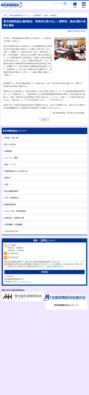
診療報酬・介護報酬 (13, 224)
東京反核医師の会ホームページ (66, 305)
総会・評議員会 (50, 15)
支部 (6, 184)
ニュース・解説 (11, 158)
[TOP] (75, 4)
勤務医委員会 (10, 204)
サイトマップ (58, 3)
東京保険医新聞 (11, 191)
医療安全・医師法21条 (14, 218)
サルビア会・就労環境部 (15, 211)
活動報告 (37, 15)
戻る (44, 119)
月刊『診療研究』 (12, 198)
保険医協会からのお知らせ (16, 171)
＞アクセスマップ (24, 282)
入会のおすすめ (11, 231)
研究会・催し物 (11, 138)
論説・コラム (10, 164)
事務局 (7, 178)
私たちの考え (10, 144)
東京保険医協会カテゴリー (20, 15)
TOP (5, 15)
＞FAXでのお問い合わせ (54, 266)
